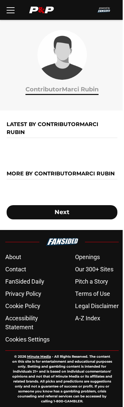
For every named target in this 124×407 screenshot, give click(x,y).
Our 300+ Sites (94, 269)
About (13, 256)
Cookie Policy (22, 305)
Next (62, 212)
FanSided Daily (24, 281)
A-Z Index (87, 318)
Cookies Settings (27, 339)
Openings (87, 256)
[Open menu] (11, 10)
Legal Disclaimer (97, 305)
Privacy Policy (23, 293)
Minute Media (39, 356)
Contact (15, 269)
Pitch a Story (91, 281)
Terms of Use (92, 293)
